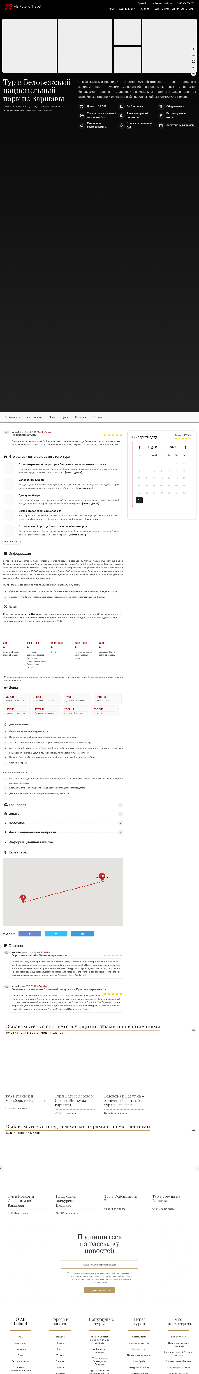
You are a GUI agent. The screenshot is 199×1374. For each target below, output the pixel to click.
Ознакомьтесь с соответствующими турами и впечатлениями (82, 1027)
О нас (165, 8)
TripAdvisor (46, 432)
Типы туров (139, 1321)
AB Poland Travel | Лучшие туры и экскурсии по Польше (36, 107)
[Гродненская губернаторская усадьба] (127, 60)
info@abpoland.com (163, 3)
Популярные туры (101, 1321)
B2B (157, 8)
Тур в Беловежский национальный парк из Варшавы (29, 110)
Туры (111, 8)
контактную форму (94, 596)
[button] (23, 899)
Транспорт (145, 8)
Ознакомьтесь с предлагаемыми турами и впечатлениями (77, 1127)
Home (6, 107)
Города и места (60, 1321)
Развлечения (126, 8)
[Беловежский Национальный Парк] (127, 32)
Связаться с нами (183, 8)
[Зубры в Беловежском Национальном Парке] (29, 46)
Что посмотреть (180, 1321)
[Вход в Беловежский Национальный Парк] (85, 46)
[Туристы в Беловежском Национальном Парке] (169, 46)
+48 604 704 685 (186, 3)
